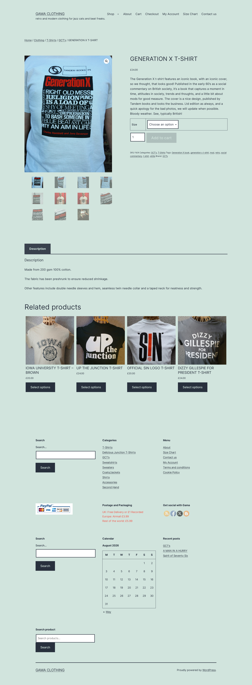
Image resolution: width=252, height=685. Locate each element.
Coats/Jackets (111, 472)
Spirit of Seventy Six (175, 555)
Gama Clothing (50, 14)
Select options (40, 387)
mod (212, 152)
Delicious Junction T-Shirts (119, 452)
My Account (170, 14)
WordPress (209, 670)
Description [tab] (37, 249)
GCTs (165, 156)
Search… (41, 447)
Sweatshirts (109, 462)
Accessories (109, 482)
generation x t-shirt (200, 152)
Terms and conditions (176, 467)
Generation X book (180, 152)
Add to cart (161, 138)
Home (28, 40)
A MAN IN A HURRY (175, 550)
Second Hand (110, 487)
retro (217, 152)
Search (45, 647)
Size (134, 124)
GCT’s (106, 457)
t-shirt (146, 156)
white (152, 156)
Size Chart (190, 14)
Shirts (106, 477)
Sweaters (108, 467)
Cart (138, 14)
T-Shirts (51, 40)
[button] (106, 61)
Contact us (208, 14)
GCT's (62, 40)
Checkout (152, 14)
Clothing (39, 40)
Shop (110, 14)
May (108, 611)
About (127, 14)
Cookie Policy (171, 472)
